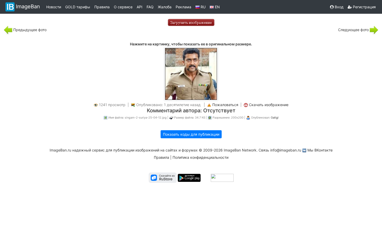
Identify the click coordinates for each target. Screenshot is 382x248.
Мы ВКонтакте (320, 150)
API (139, 7)
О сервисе (123, 7)
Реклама (183, 7)
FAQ (150, 7)
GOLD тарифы (77, 7)
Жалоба (165, 7)
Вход (339, 7)
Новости (53, 7)
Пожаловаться (225, 104)
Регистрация (364, 7)
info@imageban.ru (285, 150)
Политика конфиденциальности (200, 157)
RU (203, 7)
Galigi (275, 117)
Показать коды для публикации (191, 134)
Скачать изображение (268, 104)
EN (217, 7)
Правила (102, 7)
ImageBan (28, 6)
